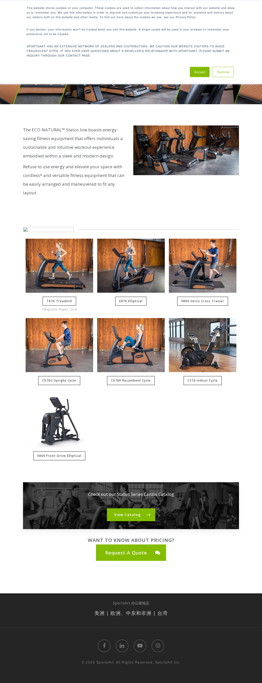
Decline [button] (223, 72)
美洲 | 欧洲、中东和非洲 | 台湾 (131, 613)
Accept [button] (199, 72)
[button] (59, 301)
